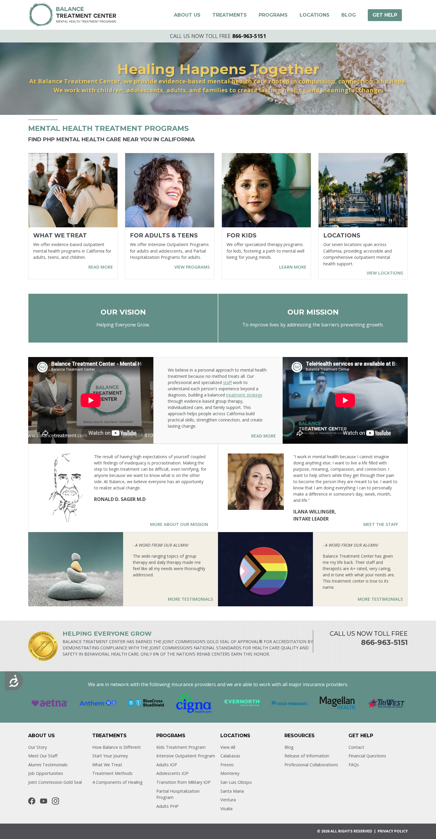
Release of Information (306, 756)
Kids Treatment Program (181, 747)
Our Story (37, 747)
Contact (356, 747)
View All (227, 747)
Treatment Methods (112, 773)
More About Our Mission (179, 524)
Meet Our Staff (43, 756)
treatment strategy (244, 395)
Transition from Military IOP (183, 782)
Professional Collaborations (311, 764)
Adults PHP (167, 806)
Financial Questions (367, 756)
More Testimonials (190, 599)
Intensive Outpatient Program (185, 756)
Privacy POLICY (393, 831)
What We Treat (107, 764)
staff (227, 382)
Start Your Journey (110, 756)
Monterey (229, 773)
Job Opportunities (45, 773)
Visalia (226, 808)
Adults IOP (166, 764)
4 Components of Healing (117, 782)
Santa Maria (232, 791)
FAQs (354, 764)
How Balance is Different (116, 747)
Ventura (228, 799)
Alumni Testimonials (48, 764)
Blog (289, 747)
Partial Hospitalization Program (178, 794)
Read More (263, 436)
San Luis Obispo (236, 782)
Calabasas (230, 756)
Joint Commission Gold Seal (55, 782)
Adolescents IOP (172, 773)
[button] (187, 15)
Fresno (227, 764)
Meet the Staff (380, 524)
